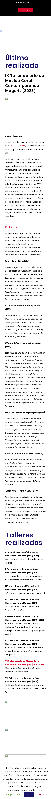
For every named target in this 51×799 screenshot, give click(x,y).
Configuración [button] (12, 794)
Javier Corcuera (17, 145)
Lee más (42, 794)
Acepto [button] (28, 794)
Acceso (25, 10)
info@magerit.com (21, 2)
